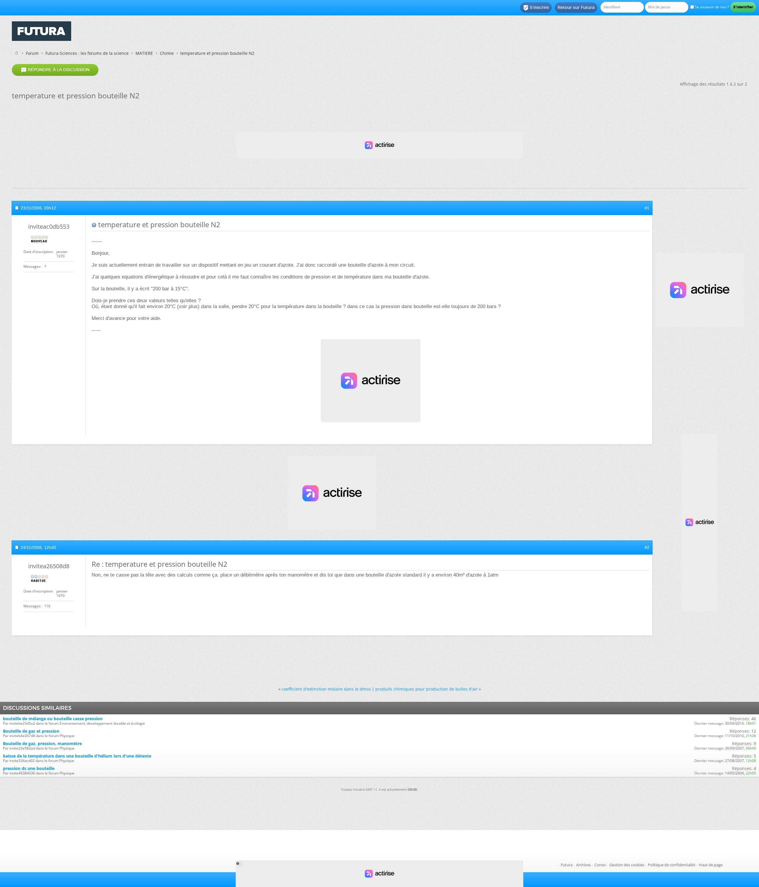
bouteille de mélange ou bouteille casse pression (53, 718)
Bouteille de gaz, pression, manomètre (42, 743)
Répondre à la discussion (55, 70)
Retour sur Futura (576, 7)
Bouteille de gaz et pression (31, 731)
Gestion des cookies (626, 864)
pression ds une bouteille (29, 768)
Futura (567, 864)
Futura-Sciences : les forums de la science (87, 53)
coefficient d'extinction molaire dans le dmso (326, 689)
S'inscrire (536, 8)
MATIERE (144, 53)
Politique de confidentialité (671, 864)
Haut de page (711, 864)
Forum (32, 53)
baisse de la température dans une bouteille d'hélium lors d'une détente (77, 756)
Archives (583, 864)
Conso (600, 864)
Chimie (167, 53)
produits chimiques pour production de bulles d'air (426, 689)
